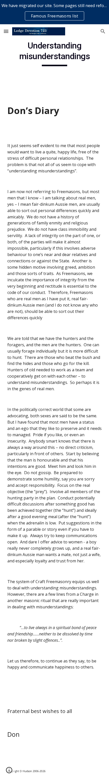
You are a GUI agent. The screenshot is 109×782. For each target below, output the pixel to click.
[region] (54, 12)
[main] (54, 53)
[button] (6, 31)
